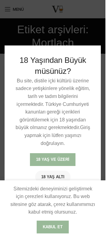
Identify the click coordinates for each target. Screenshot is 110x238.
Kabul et (53, 227)
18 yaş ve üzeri (52, 159)
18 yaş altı (52, 177)
